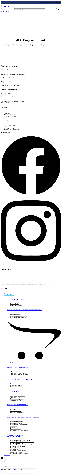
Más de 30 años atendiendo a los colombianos (50, 2)
